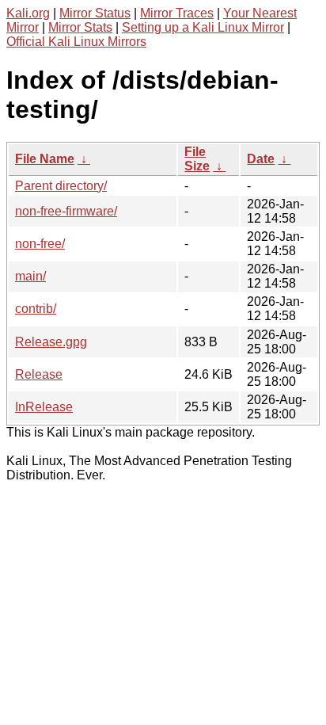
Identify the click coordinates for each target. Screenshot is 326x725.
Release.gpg (51, 342)
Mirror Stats (80, 27)
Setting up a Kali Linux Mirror (203, 27)
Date (261, 159)
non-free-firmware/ (66, 211)
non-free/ (40, 243)
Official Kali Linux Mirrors (76, 41)
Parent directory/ (61, 186)
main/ (30, 276)
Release (39, 374)
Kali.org (28, 13)
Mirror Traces (177, 13)
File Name (44, 159)
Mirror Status (95, 13)
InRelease (44, 407)
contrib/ (35, 308)
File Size (197, 159)
